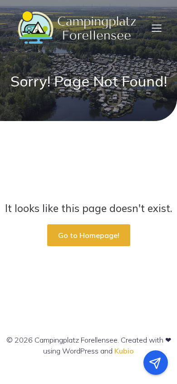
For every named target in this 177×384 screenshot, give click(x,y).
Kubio (124, 350)
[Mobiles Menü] (156, 28)
